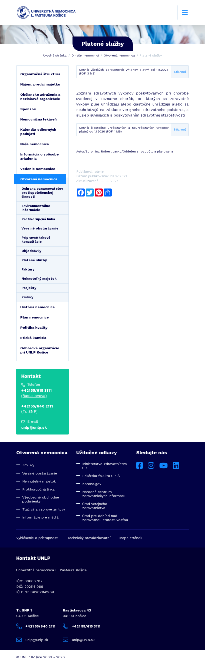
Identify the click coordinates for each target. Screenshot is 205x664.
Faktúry (28, 269)
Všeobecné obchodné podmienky (40, 499)
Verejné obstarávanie (40, 228)
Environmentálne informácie (36, 208)
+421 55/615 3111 (86, 626)
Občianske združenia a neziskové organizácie (40, 96)
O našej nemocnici (85, 55)
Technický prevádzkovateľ (88, 538)
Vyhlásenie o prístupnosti (37, 538)
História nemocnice (37, 307)
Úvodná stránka (54, 55)
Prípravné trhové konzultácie (36, 240)
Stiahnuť (180, 72)
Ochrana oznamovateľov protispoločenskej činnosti (42, 192)
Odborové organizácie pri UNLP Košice (39, 350)
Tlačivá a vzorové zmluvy (43, 509)
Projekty (29, 288)
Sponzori (28, 109)
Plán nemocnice (34, 317)
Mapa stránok (130, 538)
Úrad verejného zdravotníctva (94, 506)
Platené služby (34, 260)
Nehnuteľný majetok (39, 278)
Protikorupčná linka (38, 219)
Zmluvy (27, 297)
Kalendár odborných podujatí (38, 132)
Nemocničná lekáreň (38, 119)
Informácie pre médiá (40, 517)
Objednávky (31, 251)
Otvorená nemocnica (119, 55)
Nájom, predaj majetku (40, 84)
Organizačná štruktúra (40, 74)
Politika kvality (34, 328)
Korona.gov (91, 484)
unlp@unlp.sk (34, 427)
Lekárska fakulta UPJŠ (101, 476)
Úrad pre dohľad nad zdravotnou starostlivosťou (105, 518)
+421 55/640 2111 (40, 626)
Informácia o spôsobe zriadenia (39, 156)
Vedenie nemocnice (37, 169)
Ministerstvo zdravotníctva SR (104, 466)
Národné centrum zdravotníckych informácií (103, 494)
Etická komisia (33, 338)
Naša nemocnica (34, 144)
